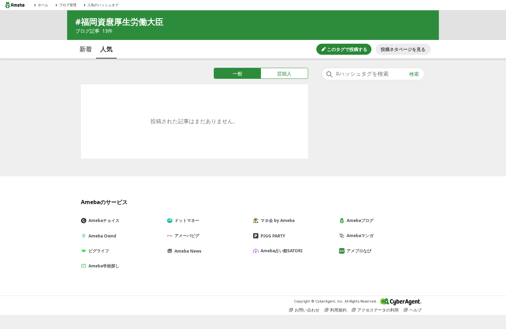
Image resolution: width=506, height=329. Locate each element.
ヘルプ (415, 309)
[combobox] (373, 74)
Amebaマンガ (360, 235)
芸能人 (284, 73)
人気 (106, 49)
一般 (237, 73)
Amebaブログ (360, 220)
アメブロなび (359, 251)
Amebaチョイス (103, 220)
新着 (86, 49)
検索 (414, 74)
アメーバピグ (187, 235)
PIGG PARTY (273, 236)
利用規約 (338, 309)
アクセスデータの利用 (378, 309)
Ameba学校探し (103, 266)
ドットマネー (187, 220)
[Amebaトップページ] (15, 5)
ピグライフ (98, 251)
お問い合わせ (307, 309)
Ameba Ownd (102, 236)
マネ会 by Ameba (278, 220)
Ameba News (188, 251)
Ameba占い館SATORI (282, 251)
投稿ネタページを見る (403, 49)
